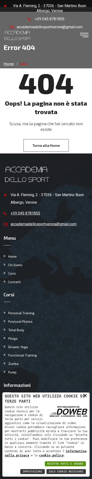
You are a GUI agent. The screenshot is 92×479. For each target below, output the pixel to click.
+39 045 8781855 (49, 19)
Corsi (12, 273)
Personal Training (21, 313)
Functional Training (22, 355)
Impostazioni (32, 471)
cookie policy (51, 455)
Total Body (16, 330)
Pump (12, 372)
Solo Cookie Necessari (66, 471)
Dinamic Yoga (18, 347)
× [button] (85, 395)
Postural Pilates (20, 321)
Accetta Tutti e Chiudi (65, 463)
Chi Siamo (15, 265)
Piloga (12, 338)
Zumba (13, 364)
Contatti (14, 282)
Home (12, 256)
